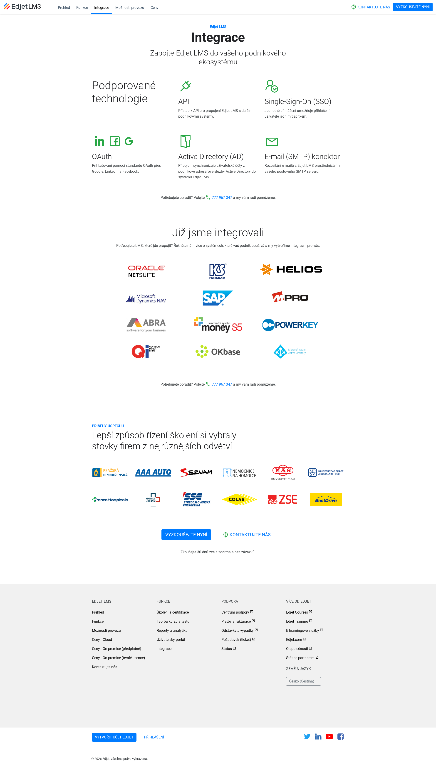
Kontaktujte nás (370, 7)
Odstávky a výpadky (237, 630)
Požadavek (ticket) (236, 639)
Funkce (82, 7)
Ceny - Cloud (102, 639)
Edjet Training (297, 621)
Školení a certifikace (173, 612)
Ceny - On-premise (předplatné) (116, 649)
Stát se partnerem (300, 658)
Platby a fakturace (236, 621)
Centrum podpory (235, 612)
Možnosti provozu (129, 7)
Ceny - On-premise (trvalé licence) (118, 658)
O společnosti (297, 649)
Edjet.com (294, 639)
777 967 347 (222, 197)
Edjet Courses (297, 612)
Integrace (101, 7)
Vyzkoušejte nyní (413, 7)
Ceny (155, 7)
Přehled (64, 7)
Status (226, 649)
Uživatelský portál (171, 639)
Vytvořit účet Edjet (114, 737)
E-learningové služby (302, 630)
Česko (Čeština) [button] (302, 681)
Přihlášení (154, 737)
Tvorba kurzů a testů (173, 621)
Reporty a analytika (172, 630)
